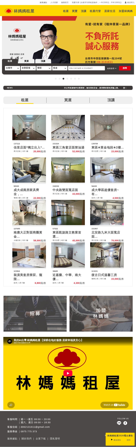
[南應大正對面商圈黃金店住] (29, 224)
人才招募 (54, 2)
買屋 (26, 61)
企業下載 (41, 438)
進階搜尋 (111, 68)
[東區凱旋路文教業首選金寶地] (68, 224)
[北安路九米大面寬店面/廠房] (107, 224)
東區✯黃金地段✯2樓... (108, 147)
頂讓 (83, 10)
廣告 (117, 440)
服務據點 (43, 2)
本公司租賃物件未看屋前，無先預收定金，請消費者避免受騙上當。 (85, 88)
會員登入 (131, 2)
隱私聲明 (55, 438)
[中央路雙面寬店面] (68, 182)
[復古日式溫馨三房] (107, 267)
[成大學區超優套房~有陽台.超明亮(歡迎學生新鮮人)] (107, 182)
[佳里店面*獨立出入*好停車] (29, 140)
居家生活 (109, 10)
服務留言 (65, 2)
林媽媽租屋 (24, 11)
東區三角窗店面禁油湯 (68, 147)
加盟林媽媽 (126, 10)
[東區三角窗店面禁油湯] (68, 140)
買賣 (75, 10)
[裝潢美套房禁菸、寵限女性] (29, 267)
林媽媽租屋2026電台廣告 (120, 436)
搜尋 (125, 68)
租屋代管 (95, 10)
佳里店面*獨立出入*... (29, 147)
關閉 (129, 440)
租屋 (66, 10)
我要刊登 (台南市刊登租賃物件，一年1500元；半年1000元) (97, 2)
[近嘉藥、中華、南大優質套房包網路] (68, 267)
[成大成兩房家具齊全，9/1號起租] (29, 182)
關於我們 (27, 438)
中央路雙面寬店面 (65, 190)
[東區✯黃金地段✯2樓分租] (107, 140)
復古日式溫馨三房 (104, 275)
